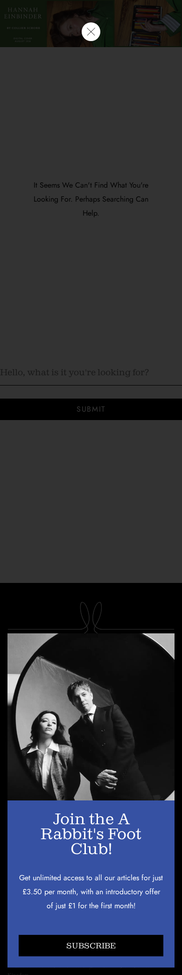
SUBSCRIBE (91, 946)
